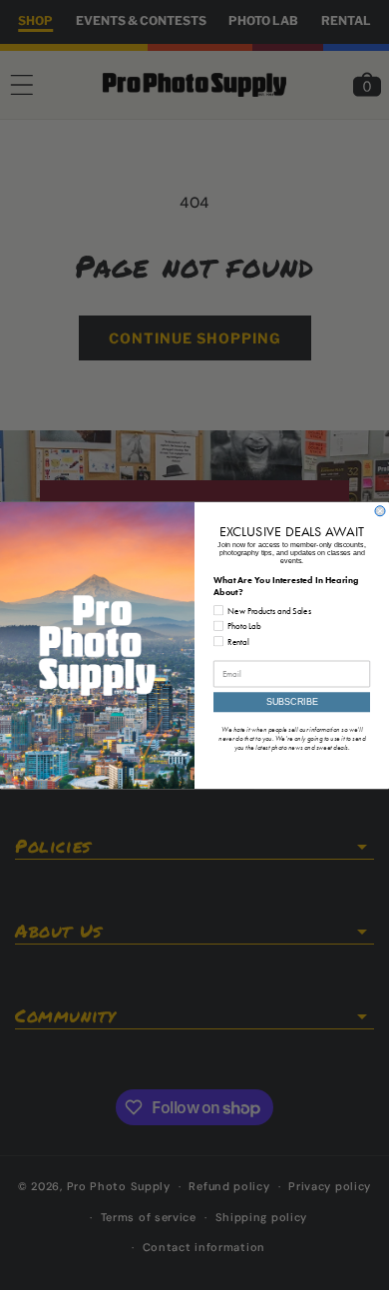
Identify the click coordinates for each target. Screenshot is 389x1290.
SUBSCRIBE (292, 702)
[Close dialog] (380, 510)
